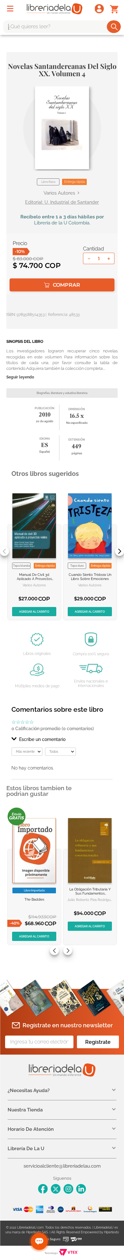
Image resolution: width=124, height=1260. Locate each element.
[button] (62, 127)
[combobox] (62, 26)
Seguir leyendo (20, 377)
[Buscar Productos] (114, 26)
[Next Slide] (119, 551)
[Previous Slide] (4, 551)
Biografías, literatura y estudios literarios (62, 393)
